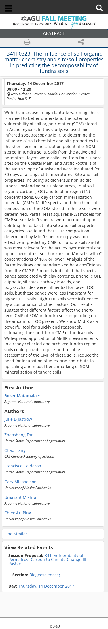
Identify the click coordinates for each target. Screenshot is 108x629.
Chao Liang (15, 450)
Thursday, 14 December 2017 (46, 586)
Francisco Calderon (22, 466)
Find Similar (15, 534)
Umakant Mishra (20, 497)
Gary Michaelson (20, 482)
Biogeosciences (35, 574)
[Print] (27, 42)
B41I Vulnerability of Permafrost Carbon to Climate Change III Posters (47, 560)
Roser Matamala (21, 396)
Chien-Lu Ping (17, 513)
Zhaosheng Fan (19, 435)
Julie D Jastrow (18, 419)
